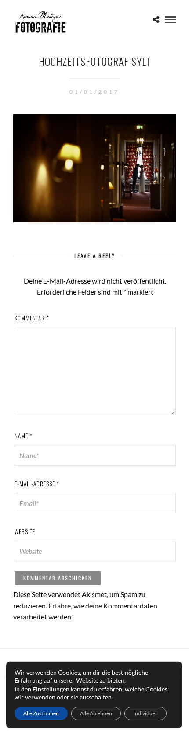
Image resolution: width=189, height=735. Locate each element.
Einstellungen (51, 689)
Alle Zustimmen (41, 713)
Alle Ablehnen (96, 713)
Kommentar (32, 317)
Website (25, 531)
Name (24, 435)
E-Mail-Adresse (37, 483)
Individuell (145, 713)
